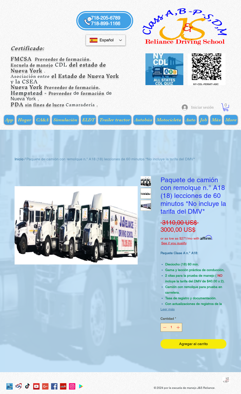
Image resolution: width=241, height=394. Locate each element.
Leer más (168, 309)
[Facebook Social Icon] (54, 386)
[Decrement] (164, 327)
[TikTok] (27, 386)
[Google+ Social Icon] (45, 386)
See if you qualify (174, 243)
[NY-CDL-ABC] (9, 386)
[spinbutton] (171, 327)
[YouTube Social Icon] (36, 386)
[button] (225, 107)
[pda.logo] (18, 386)
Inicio (19, 159)
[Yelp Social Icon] (63, 386)
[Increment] (178, 327)
